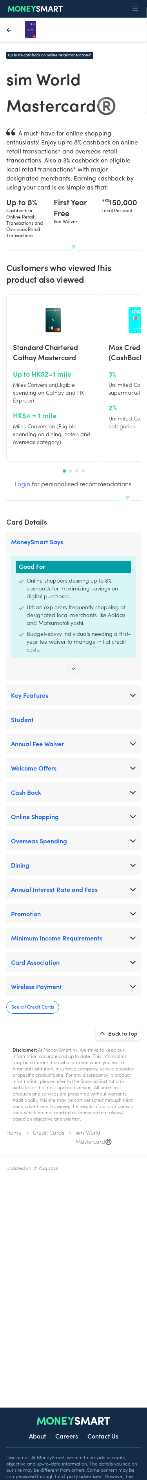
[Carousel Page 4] (83, 471)
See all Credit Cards (32, 1006)
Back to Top (122, 1033)
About (37, 1435)
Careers (66, 1435)
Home (14, 1132)
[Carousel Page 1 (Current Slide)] (64, 471)
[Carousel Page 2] (70, 471)
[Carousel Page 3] (76, 471)
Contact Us (102, 1435)
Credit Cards (48, 1132)
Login (22, 483)
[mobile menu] (135, 9)
